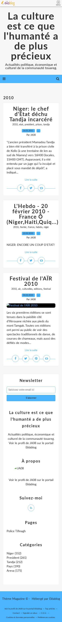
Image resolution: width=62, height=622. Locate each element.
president (29, 124)
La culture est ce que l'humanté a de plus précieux (31, 36)
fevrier (23, 227)
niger (46, 227)
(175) (14, 570)
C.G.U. (44, 613)
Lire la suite (31, 180)
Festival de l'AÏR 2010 (31, 281)
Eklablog (54, 598)
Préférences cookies (46, 617)
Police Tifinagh (16, 531)
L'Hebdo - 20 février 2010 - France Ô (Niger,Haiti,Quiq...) (33, 214)
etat (21, 124)
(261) (17, 557)
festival (47, 289)
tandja (46, 124)
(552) (14, 553)
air (19, 289)
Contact (16, 613)
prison (39, 124)
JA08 (33, 443)
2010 (15, 124)
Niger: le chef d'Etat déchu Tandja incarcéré (31, 114)
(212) (14, 562)
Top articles (50, 609)
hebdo (39, 227)
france (31, 227)
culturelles (27, 289)
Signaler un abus (30, 613)
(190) (13, 566)
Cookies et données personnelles (20, 617)
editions (38, 289)
